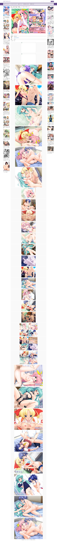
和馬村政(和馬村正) (16, 37)
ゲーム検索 (52, 1)
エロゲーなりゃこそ (6, 1)
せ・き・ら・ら (16, 34)
